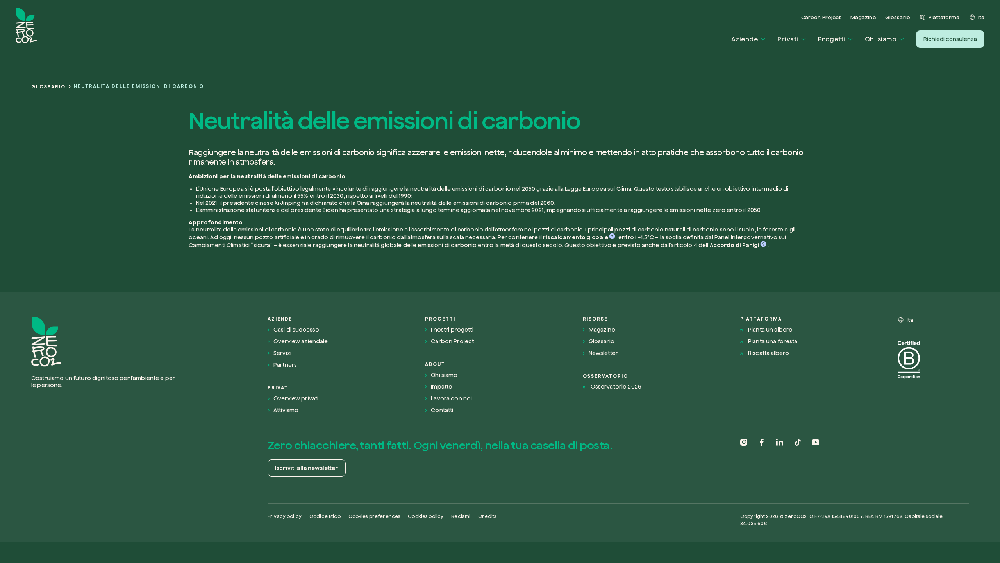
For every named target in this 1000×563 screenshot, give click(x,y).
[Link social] (743, 458)
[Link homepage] (106, 342)
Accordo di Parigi (734, 245)
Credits (487, 516)
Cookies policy (425, 516)
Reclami (460, 516)
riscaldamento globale (575, 237)
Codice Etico (325, 516)
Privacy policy (285, 516)
